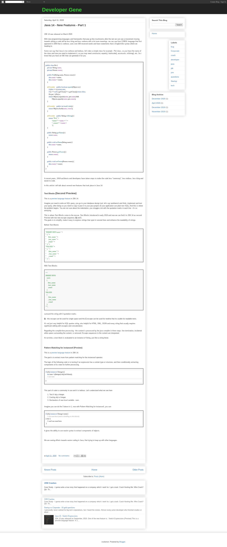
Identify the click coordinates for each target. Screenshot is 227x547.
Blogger (122, 542)
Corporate (175, 51)
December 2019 (158, 107)
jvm (172, 72)
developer (175, 60)
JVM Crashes (50, 483)
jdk (172, 68)
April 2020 (156, 103)
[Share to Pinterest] (85, 456)
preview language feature (60, 199)
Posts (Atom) (99, 476)
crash (173, 55)
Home (94, 470)
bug (172, 47)
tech (172, 85)
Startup (174, 81)
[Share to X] (80, 456)
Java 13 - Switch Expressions (66, 516)
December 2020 (158, 99)
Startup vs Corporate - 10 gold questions (59, 508)
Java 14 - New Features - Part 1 (65, 25)
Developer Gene (62, 10)
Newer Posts (50, 470)
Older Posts (138, 470)
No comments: (64, 456)
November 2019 (158, 111)
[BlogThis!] (77, 456)
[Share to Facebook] (82, 456)
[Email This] (75, 456)
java (172, 64)
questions (175, 77)
